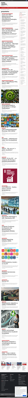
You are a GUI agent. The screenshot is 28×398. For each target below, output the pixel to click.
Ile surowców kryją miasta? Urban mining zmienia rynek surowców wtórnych (23, 23)
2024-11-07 (5, 334)
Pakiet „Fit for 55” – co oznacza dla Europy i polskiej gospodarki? (9, 160)
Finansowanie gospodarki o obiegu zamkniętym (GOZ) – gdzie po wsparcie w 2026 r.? (23, 44)
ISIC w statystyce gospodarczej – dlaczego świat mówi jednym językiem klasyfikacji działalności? (10, 45)
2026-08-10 (25, 370)
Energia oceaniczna (3, 384)
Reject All (21, 395)
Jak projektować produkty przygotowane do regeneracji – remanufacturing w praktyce (23, 48)
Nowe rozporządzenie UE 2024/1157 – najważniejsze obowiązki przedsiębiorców (23, 66)
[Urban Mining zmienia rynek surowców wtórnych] (14, 364)
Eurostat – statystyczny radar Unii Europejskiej (9, 139)
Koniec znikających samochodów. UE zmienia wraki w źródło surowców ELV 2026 (23, 28)
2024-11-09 (5, 282)
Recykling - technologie (3, 340)
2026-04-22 (5, 75)
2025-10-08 (5, 141)
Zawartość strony (4, 0)
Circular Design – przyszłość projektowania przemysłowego (23, 52)
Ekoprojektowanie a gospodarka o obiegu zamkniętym (9, 106)
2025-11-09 (5, 109)
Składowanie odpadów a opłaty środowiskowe (10, 303)
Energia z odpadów (3, 390)
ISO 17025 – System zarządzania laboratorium (21, 379)
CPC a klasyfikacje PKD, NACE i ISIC (10, 82)
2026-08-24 (13, 368)
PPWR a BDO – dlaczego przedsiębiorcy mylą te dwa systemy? (23, 69)
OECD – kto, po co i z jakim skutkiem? (9, 149)
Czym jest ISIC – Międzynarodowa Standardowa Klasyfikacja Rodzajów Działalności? (9, 18)
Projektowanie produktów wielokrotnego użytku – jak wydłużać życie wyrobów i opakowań (23, 38)
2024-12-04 (5, 219)
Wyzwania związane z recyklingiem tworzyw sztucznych (9, 343)
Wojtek (2, 49)
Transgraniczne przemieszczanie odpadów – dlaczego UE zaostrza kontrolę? (23, 62)
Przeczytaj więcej (3, 25)
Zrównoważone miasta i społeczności (3, 364)
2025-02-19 (5, 191)
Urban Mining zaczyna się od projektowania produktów (23, 42)
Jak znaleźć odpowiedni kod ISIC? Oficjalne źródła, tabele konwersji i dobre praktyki (10, 59)
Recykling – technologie (12, 379)
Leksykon (2, 0)
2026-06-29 (5, 49)
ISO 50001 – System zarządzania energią (22, 384)
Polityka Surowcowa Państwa (8, 272)
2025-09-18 (5, 151)
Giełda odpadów (4, 3)
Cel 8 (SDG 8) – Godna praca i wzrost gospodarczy (9, 188)
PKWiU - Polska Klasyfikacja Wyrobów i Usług (5, 68)
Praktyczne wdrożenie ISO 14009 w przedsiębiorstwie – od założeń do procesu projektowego (23, 32)
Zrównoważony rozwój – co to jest (10, 262)
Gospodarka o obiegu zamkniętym (4, 376)
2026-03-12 (5, 84)
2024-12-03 (5, 232)
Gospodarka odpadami (3, 377)
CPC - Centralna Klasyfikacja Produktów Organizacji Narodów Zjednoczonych (7, 80)
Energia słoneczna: (3, 385)
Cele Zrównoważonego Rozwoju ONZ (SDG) (9, 130)
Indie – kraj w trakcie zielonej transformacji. (9, 353)
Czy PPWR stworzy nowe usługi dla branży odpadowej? (23, 72)
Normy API (5, 281)
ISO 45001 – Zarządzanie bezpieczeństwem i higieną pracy (21, 383)
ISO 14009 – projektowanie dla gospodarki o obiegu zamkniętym (24, 364)
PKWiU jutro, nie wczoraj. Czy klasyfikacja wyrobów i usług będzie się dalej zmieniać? (10, 72)
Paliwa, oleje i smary (12, 380)
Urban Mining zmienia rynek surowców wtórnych (23, 25)
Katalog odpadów (8, 0)
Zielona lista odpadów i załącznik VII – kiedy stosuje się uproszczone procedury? (23, 59)
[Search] (26, 7)
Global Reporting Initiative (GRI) (4, 215)
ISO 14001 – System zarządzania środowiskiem (21, 377)
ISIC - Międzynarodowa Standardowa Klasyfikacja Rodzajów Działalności (7, 13)
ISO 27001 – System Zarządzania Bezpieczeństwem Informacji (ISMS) (21, 381)
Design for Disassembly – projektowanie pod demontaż (23, 35)
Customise (17, 395)
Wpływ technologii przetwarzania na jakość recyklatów (10, 331)
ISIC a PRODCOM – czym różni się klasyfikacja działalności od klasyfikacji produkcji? (10, 31)
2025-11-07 (5, 132)
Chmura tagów (12, 0)
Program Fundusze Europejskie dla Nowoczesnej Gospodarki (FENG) (8, 229)
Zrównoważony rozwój (7, 340)
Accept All (24, 395)
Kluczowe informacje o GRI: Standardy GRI (9, 217)
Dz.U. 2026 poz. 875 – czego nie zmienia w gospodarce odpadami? (23, 78)
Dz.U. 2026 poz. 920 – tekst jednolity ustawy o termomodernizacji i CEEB (23, 75)
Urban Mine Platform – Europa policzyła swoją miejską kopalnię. (23, 20)
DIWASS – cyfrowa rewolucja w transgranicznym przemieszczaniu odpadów (23, 55)
